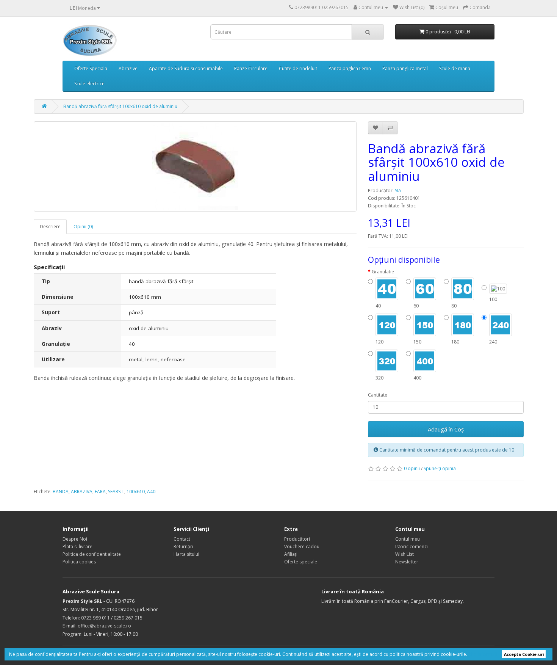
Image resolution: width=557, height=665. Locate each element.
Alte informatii (483, 654)
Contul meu (407, 539)
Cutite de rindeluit (298, 68)
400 (417, 378)
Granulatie (383, 271)
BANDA (61, 491)
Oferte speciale (300, 561)
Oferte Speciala (90, 68)
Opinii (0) (83, 226)
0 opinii (412, 468)
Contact (182, 539)
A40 (151, 491)
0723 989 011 (95, 618)
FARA (100, 491)
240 (493, 342)
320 (379, 378)
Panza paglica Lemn (350, 68)
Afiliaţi (290, 554)
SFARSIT (116, 491)
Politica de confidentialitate (92, 554)
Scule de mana (454, 68)
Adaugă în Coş (446, 429)
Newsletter (406, 561)
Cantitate (377, 395)
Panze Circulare (251, 68)
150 (417, 342)
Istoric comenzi (411, 546)
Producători (297, 539)
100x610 (136, 491)
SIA (398, 190)
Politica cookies (79, 561)
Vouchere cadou (301, 546)
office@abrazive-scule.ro (104, 626)
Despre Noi (75, 539)
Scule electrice (89, 83)
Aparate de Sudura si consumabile (186, 68)
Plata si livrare (77, 546)
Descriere (50, 226)
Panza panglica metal (405, 68)
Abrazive (128, 68)
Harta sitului (186, 554)
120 (379, 342)
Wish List (404, 554)
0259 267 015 (128, 618)
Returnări (183, 546)
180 (455, 342)
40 (378, 306)
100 (493, 299)
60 (416, 306)
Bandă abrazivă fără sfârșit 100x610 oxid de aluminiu (120, 106)
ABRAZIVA (81, 491)
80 (454, 306)
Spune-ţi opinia (440, 468)
